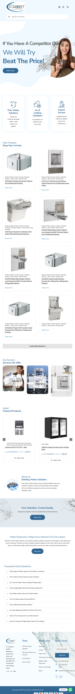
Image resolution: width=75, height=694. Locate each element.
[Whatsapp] (70, 690)
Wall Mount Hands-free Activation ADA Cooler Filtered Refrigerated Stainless (18, 233)
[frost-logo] (15, 3)
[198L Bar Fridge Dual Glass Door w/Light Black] (55, 416)
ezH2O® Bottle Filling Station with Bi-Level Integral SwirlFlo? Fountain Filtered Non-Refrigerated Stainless (55, 232)
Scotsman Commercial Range (15, 445)
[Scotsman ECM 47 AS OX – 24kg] (19, 416)
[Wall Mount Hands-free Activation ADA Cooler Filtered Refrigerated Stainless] (19, 199)
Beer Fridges (45, 444)
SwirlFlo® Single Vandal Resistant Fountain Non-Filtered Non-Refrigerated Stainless (55, 281)
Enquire (21, 177)
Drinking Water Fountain (12, 177)
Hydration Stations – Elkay (18, 228)
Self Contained (28, 445)
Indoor (16, 179)
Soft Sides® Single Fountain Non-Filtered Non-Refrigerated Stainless (18, 182)
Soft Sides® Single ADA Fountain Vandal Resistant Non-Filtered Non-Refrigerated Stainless (18, 330)
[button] (13, 381)
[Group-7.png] (11, 671)
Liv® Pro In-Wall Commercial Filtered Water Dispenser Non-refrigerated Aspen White (55, 183)
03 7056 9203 (63, 661)
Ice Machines (27, 443)
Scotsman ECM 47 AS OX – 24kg (16, 447)
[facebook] (56, 676)
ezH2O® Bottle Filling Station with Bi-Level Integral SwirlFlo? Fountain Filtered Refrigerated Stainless (18, 281)
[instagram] (60, 676)
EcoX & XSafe (11, 443)
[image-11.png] (11, 639)
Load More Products (37, 346)
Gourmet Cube (19, 443)
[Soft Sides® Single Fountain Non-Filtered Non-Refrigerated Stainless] (19, 150)
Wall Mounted (23, 179)
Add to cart (20, 458)
